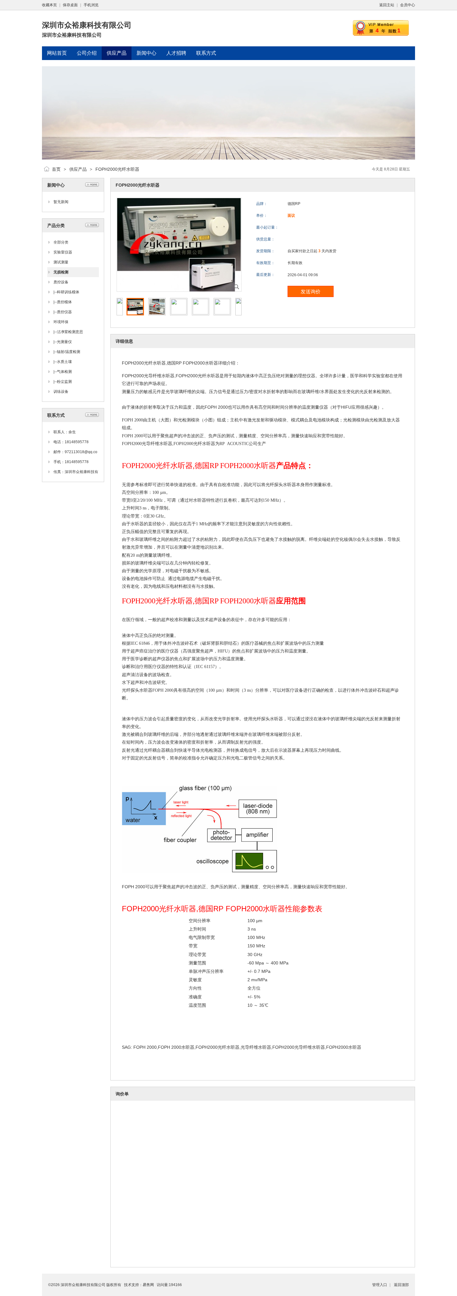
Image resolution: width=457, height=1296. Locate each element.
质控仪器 (64, 312)
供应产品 (78, 169)
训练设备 (60, 391)
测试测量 (60, 262)
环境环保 (60, 322)
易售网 (148, 1285)
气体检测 (64, 371)
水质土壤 (64, 362)
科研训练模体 (68, 292)
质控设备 (60, 282)
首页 (56, 169)
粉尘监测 (64, 381)
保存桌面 (70, 5)
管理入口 (379, 1285)
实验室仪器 (62, 252)
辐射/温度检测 (68, 352)
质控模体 (64, 302)
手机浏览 (91, 5)
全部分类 (60, 242)
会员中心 (407, 5)
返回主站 (386, 5)
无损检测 (60, 272)
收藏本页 (49, 5)
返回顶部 (401, 1285)
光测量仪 (64, 342)
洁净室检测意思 (70, 332)
